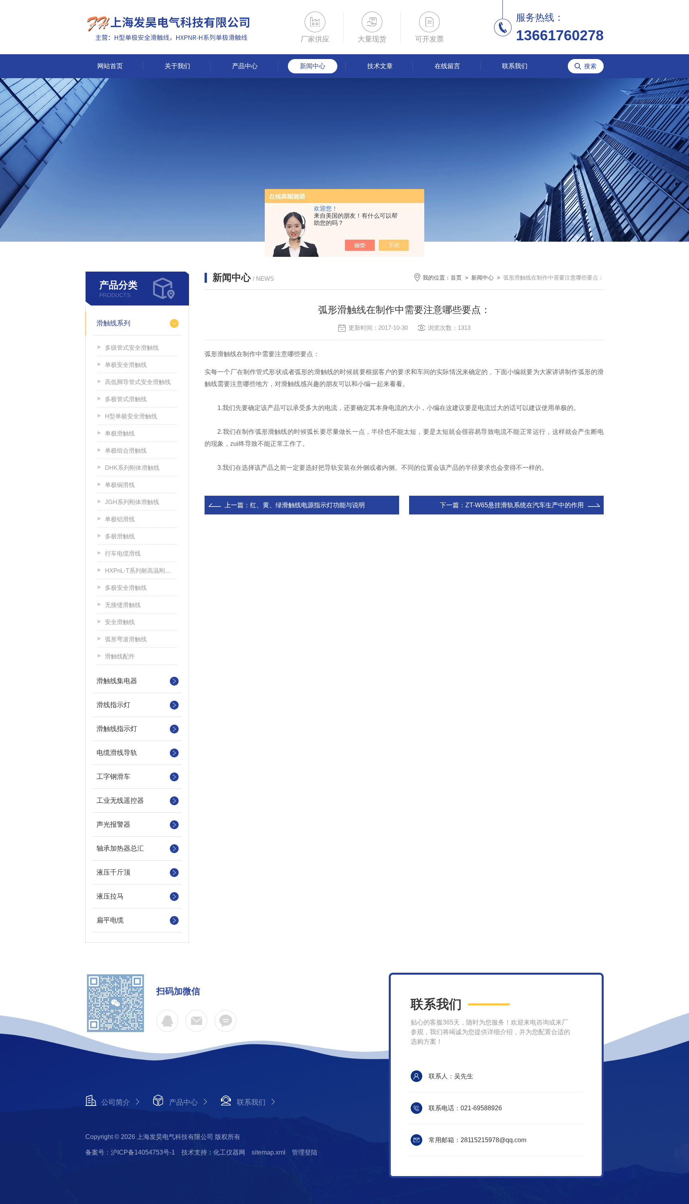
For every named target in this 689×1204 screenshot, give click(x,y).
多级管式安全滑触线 (132, 347)
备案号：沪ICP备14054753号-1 (130, 1152)
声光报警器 (113, 824)
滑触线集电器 (116, 681)
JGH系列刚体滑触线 (132, 502)
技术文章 (380, 66)
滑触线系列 (113, 323)
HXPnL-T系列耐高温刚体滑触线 (141, 570)
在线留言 (447, 66)
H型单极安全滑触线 (131, 416)
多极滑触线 (120, 536)
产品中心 (245, 66)
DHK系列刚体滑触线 (132, 467)
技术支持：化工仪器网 (213, 1152)
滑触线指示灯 (116, 729)
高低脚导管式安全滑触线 (138, 381)
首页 (456, 277)
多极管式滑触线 (126, 399)
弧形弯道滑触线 (126, 639)
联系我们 (515, 66)
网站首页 (110, 66)
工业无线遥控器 (120, 800)
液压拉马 (110, 896)
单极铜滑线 (120, 484)
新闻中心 (312, 66)
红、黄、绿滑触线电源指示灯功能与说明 (307, 505)
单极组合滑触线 (126, 450)
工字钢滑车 (113, 776)
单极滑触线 (120, 433)
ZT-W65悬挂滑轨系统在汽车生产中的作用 (524, 505)
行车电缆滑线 (123, 553)
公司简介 (115, 1102)
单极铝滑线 (120, 519)
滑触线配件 (120, 656)
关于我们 (177, 66)
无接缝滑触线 (123, 604)
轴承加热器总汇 (120, 848)
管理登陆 (304, 1152)
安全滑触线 (120, 622)
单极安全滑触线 (126, 364)
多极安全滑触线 (126, 587)
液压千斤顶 (113, 872)
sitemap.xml (268, 1152)
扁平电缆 (110, 920)
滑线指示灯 (113, 705)
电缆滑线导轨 (116, 753)
